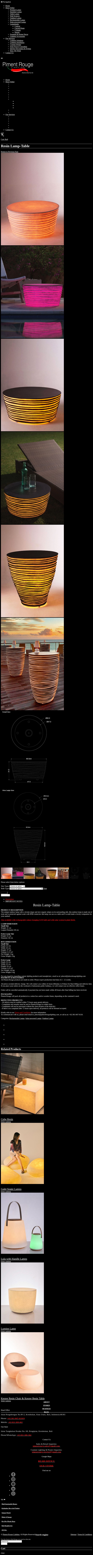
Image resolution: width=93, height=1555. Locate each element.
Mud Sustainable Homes (9, 1504)
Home (7, 6)
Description (9, 899)
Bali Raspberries (7, 1526)
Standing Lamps (16, 12)
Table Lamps (14, 14)
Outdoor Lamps (15, 18)
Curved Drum (19, 28)
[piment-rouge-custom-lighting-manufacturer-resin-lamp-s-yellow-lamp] (32, 245)
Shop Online (10, 8)
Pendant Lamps (15, 10)
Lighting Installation (17, 43)
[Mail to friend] (7, 1044)
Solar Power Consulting (18, 47)
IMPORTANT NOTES (13, 901)
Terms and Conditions (23, 1012)
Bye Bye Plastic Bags (8, 1521)
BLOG (46, 1412)
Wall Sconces (15, 16)
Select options (6, 1122)
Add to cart (5, 895)
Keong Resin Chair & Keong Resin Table (23, 1398)
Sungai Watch (6, 1513)
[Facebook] (7, 1030)
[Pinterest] (7, 1035)
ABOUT (46, 1402)
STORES (46, 1405)
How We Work (15, 51)
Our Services (10, 38)
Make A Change (7, 1517)
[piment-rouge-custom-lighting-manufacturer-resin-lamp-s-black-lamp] (32, 431)
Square (17, 32)
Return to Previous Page (9, 152)
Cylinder (18, 30)
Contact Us (9, 53)
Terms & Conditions (85, 1534)
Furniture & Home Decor (19, 34)
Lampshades (14, 24)
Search (4, 1544)
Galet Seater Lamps (11, 1189)
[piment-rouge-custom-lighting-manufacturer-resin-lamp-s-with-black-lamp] (32, 524)
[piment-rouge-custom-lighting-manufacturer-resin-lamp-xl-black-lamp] (32, 617)
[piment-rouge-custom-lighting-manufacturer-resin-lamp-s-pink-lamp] (32, 338)
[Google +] (7, 1039)
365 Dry (4, 1530)
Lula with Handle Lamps (14, 1258)
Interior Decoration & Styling (20, 49)
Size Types (5, 886)
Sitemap (73, 1534)
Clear (45, 888)
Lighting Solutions (16, 40)
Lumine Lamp (8, 1328)
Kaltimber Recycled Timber (11, 1508)
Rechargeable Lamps (17, 20)
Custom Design (15, 45)
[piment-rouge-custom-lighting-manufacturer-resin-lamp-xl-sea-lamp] (32, 710)
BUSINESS (46, 1409)
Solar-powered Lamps (18, 22)
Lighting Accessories (17, 36)
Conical (17, 26)
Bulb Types (5, 888)
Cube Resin (7, 1119)
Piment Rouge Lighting (11, 1534)
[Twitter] (7, 1025)
